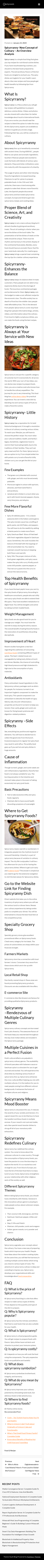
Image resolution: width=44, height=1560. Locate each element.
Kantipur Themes (34, 1557)
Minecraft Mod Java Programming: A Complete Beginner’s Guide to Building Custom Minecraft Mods (20, 1523)
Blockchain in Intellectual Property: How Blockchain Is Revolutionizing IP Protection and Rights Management (20, 1542)
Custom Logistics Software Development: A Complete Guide (19, 1506)
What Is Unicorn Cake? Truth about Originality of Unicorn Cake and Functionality (21, 1427)
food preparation (24, 1276)
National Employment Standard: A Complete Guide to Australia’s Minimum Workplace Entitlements (22, 1498)
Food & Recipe (10, 1450)
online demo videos (18, 396)
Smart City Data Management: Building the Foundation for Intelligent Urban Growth (19, 1533)
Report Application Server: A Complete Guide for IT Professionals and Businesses (21, 1514)
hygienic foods (13, 871)
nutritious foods (11, 653)
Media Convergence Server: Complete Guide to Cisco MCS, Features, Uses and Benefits (20, 1490)
